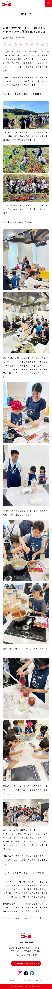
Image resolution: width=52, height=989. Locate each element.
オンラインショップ (26, 964)
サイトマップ (39, 980)
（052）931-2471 (24, 951)
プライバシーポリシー (25, 980)
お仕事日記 (20, 38)
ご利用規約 (12, 980)
